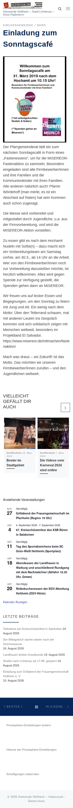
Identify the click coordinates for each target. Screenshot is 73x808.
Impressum (55, 796)
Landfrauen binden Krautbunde (23, 654)
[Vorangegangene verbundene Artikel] (55, 407)
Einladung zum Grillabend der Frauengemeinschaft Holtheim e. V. (36, 674)
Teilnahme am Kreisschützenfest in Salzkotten (32, 628)
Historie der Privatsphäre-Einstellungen (31, 749)
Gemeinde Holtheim (31, 796)
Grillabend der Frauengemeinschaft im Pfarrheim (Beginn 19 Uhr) (42, 515)
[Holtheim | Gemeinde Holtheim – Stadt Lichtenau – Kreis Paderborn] (22, 4)
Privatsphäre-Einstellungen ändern (28, 725)
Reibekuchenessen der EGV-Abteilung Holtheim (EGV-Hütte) (42, 591)
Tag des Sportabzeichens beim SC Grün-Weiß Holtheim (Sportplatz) (39, 548)
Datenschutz (36, 801)
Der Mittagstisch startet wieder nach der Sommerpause (28, 642)
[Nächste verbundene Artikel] (65, 407)
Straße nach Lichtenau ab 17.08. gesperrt (30, 661)
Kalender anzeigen (15, 602)
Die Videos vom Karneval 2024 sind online (52, 465)
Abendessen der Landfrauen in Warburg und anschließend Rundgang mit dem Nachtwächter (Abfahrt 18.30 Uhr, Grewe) (42, 570)
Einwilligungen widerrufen (22, 774)
